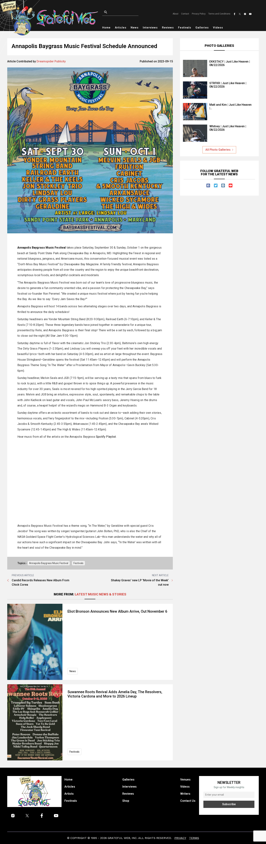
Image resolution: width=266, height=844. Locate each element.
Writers (185, 793)
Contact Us (187, 800)
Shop (125, 800)
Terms (194, 838)
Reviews (168, 27)
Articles (120, 27)
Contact (185, 14)
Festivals (184, 27)
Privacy (180, 838)
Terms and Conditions (219, 14)
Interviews (150, 27)
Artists (69, 793)
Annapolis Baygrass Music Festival (48, 563)
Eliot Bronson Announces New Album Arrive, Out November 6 (117, 611)
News (134, 27)
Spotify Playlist (106, 436)
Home (106, 27)
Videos (218, 27)
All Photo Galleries (218, 149)
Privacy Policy (199, 14)
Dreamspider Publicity (51, 61)
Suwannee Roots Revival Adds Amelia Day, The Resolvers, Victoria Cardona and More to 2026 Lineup (114, 694)
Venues (185, 779)
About (175, 14)
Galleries (202, 27)
